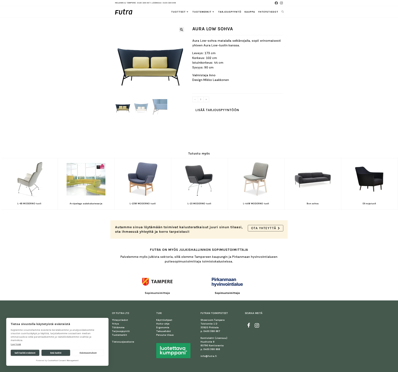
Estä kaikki (55, 352)
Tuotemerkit (119, 335)
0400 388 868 (169, 3)
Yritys (115, 323)
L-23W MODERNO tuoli (143, 203)
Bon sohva (313, 203)
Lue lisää (16, 344)
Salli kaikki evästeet (25, 352)
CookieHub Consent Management (63, 360)
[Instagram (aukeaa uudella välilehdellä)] (281, 3)
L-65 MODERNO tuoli (29, 203)
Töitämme (118, 327)
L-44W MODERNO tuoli (256, 203)
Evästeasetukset (88, 352)
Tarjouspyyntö (121, 331)
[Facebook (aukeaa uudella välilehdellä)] (276, 3)
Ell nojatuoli (369, 203)
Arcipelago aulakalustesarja (86, 203)
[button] (181, 29)
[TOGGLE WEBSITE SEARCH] (282, 12)
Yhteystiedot (120, 320)
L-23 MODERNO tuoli (199, 203)
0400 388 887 (143, 3)
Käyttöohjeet (164, 320)
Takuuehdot (163, 331)
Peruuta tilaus (165, 335)
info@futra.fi (209, 356)
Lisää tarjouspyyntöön (217, 110)
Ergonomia (162, 327)
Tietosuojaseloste (123, 341)
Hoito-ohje (162, 323)
